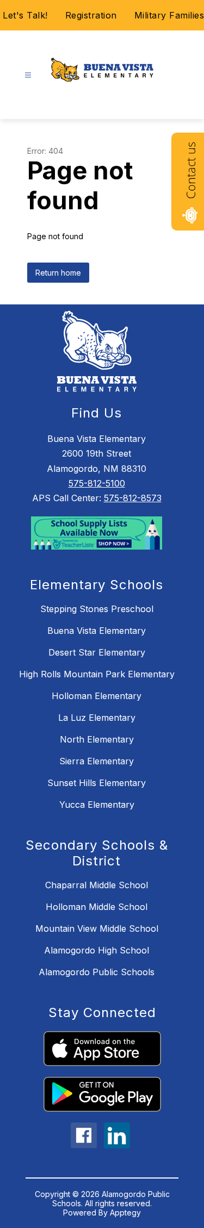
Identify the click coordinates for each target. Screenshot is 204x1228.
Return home (58, 272)
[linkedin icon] (117, 1145)
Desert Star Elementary (96, 652)
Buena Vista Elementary (96, 630)
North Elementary (97, 739)
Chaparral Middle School (96, 885)
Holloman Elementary (96, 695)
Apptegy (125, 1212)
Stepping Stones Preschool (96, 608)
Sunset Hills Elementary (96, 782)
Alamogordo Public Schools (96, 972)
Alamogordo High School (96, 950)
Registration (91, 15)
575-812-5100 (97, 483)
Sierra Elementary (96, 761)
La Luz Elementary (96, 717)
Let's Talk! (25, 15)
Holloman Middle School (96, 906)
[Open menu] (28, 75)
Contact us (190, 170)
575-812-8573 (133, 498)
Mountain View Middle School (96, 928)
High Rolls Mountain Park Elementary (97, 674)
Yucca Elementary (96, 804)
